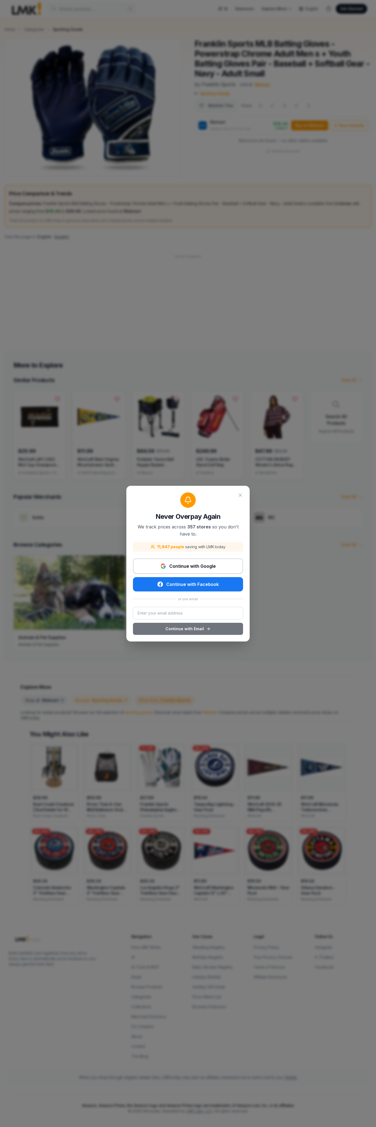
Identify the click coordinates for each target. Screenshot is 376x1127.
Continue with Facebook (192, 584)
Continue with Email (184, 628)
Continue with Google (192, 566)
